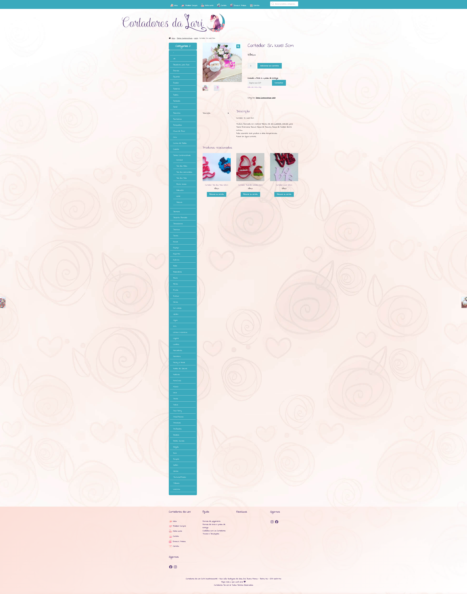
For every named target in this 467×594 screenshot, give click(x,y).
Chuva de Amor (179, 131)
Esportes (176, 253)
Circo (175, 137)
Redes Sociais (178, 440)
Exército (176, 259)
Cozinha (176, 149)
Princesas (177, 422)
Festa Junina (181, 184)
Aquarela (176, 76)
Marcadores (177, 350)
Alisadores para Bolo (181, 64)
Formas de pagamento (211, 521)
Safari (175, 465)
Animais (176, 70)
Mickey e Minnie (179, 362)
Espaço (176, 247)
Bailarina (176, 88)
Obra (175, 392)
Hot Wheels (177, 308)
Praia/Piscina (178, 416)
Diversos (176, 229)
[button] (238, 46)
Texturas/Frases (179, 477)
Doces (175, 235)
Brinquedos (177, 125)
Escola (175, 241)
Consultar (279, 82)
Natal (196, 38)
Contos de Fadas (180, 143)
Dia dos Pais (181, 178)
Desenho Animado (180, 217)
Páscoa (179, 202)
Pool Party (177, 410)
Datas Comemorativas (184, 38)
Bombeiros (177, 119)
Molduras (176, 374)
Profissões (177, 428)
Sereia (175, 471)
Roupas (176, 459)
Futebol (176, 296)
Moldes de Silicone (180, 368)
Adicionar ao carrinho (269, 65)
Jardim (175, 314)
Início (173, 38)
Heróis (175, 302)
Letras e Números (180, 332)
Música (175, 386)
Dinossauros (178, 223)
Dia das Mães (181, 166)
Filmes (175, 284)
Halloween (180, 190)
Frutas (175, 290)
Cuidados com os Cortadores (214, 530)
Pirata (175, 398)
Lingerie (176, 338)
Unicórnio (176, 489)
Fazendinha (177, 271)
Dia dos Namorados (184, 172)
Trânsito (176, 483)
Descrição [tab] (206, 113)
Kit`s (174, 326)
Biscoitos (176, 113)
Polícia (175, 404)
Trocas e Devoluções (211, 533)
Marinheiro (177, 356)
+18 (174, 58)
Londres (176, 344)
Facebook (241, 512)
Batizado (176, 101)
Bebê (175, 107)
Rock (175, 453)
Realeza (176, 435)
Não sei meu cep (254, 87)
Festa (175, 278)
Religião (176, 447)
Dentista (176, 211)
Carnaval (179, 160)
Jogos (175, 320)
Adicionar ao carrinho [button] (216, 194)
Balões (175, 94)
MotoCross (177, 380)
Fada (175, 265)
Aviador (176, 82)
